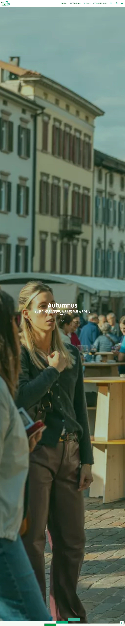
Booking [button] (63, 3)
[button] (117, 3)
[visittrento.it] (5, 3)
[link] (75, 3)
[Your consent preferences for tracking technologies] (122, 623)
